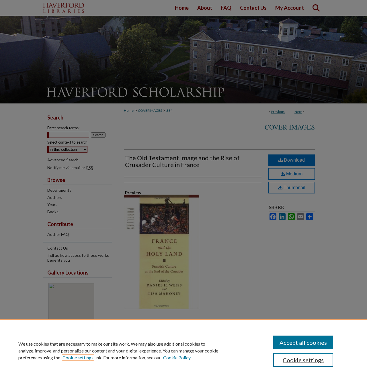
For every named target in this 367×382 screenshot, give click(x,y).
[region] (183, 350)
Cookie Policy (177, 357)
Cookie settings (78, 357)
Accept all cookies (303, 342)
